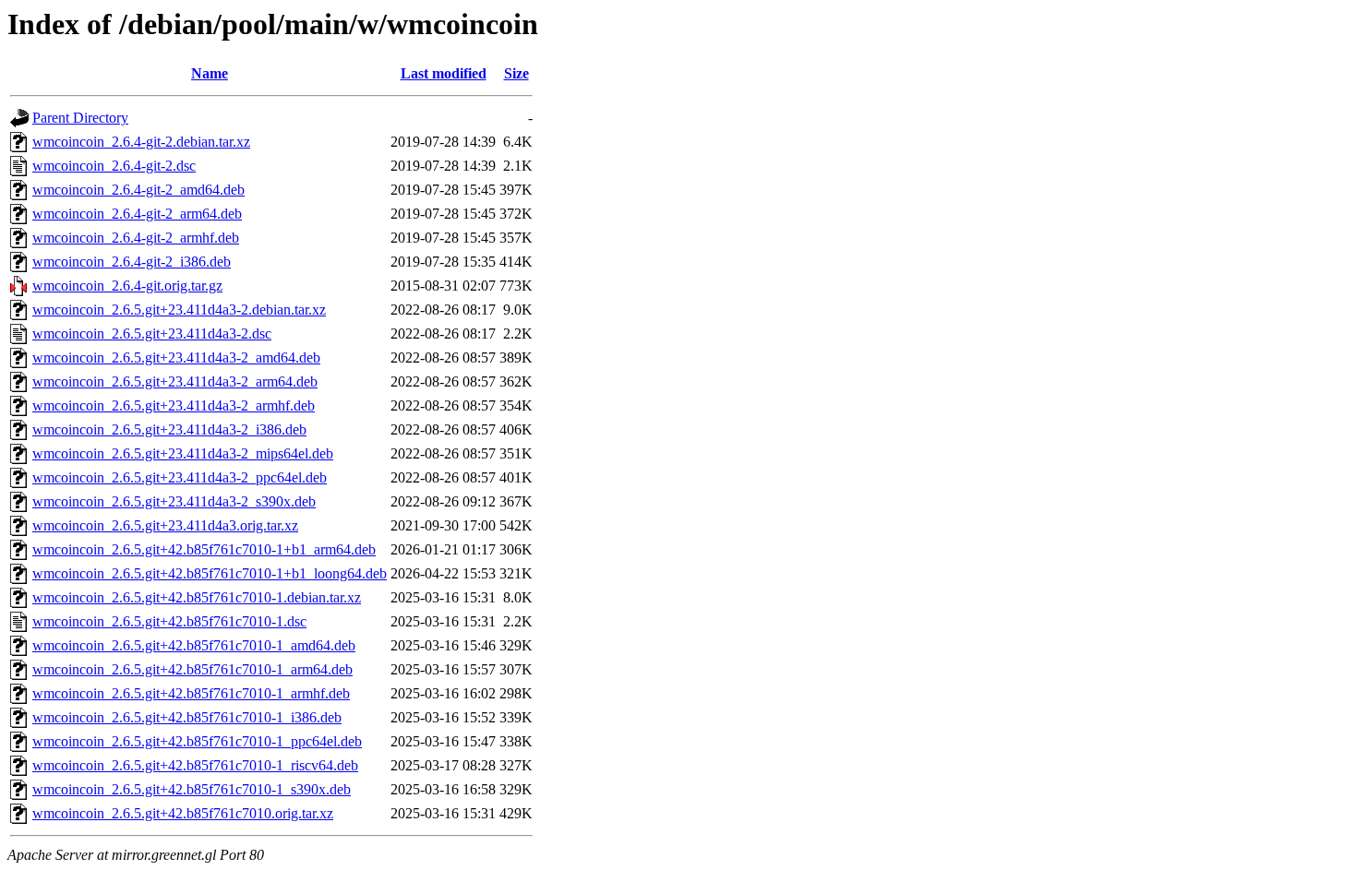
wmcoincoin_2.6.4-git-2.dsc (114, 165)
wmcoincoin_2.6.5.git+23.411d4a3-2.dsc (151, 333)
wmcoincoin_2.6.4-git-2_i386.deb (131, 261)
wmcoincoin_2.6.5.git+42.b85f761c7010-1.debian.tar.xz (196, 597)
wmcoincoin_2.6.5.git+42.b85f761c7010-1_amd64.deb (193, 645)
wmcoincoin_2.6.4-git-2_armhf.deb (135, 237)
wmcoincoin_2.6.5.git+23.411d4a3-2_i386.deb (169, 429)
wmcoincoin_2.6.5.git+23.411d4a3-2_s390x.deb (174, 501)
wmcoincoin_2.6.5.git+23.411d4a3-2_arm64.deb (175, 381)
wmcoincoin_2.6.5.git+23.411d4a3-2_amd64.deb (176, 357)
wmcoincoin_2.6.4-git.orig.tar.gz (127, 285)
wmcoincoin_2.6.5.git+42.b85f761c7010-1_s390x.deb (191, 789)
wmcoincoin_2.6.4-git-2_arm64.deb (137, 213)
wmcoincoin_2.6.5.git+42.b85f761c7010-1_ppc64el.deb (197, 741)
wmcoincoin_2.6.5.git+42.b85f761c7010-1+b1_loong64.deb (209, 573)
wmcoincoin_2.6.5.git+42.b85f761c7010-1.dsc (169, 621)
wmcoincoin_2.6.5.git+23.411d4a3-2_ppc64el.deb (179, 477)
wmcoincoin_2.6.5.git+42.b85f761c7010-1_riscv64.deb (195, 765)
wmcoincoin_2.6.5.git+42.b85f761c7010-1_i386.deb (187, 717)
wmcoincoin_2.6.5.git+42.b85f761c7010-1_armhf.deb (191, 693)
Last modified (443, 73)
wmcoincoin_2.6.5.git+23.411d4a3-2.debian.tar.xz (179, 309)
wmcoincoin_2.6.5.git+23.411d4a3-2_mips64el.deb (182, 453)
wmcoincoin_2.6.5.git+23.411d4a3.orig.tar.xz (165, 525)
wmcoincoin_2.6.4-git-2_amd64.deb (138, 189)
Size (516, 73)
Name (209, 73)
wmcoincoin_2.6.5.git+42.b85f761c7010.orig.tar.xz (182, 813)
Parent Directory (80, 117)
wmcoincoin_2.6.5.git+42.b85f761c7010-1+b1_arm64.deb (204, 549)
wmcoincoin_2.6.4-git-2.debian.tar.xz (141, 141)
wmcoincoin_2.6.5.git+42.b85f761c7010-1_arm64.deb (192, 669)
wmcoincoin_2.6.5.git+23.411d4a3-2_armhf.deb (173, 405)
